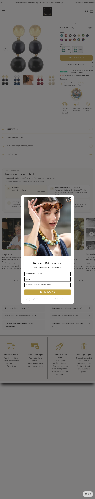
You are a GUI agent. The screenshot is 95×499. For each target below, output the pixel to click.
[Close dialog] (69, 200)
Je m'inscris (47, 292)
